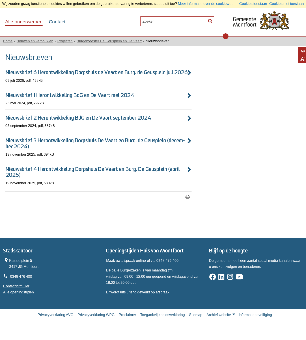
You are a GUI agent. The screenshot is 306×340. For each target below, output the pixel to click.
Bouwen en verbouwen (35, 41)
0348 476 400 (21, 276)
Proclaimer (127, 315)
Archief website (219, 315)
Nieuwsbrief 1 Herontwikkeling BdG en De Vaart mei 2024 (70, 95)
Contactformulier (16, 286)
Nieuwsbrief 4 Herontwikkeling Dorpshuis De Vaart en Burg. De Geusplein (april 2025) (93, 172)
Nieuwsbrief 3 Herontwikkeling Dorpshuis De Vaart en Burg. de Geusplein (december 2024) (95, 143)
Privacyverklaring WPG (96, 315)
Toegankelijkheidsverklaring (162, 315)
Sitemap (195, 315)
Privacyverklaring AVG (55, 315)
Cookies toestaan (253, 4)
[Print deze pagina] (187, 197)
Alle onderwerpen (24, 21)
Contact (57, 21)
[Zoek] (210, 21)
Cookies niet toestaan (286, 4)
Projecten (65, 41)
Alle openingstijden (18, 292)
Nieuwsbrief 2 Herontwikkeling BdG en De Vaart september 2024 (78, 118)
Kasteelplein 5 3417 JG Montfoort (20, 263)
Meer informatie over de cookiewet (205, 4)
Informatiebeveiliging (255, 315)
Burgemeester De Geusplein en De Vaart (109, 41)
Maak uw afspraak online (126, 261)
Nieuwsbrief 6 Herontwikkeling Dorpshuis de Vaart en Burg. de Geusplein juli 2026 (97, 72)
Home (8, 41)
